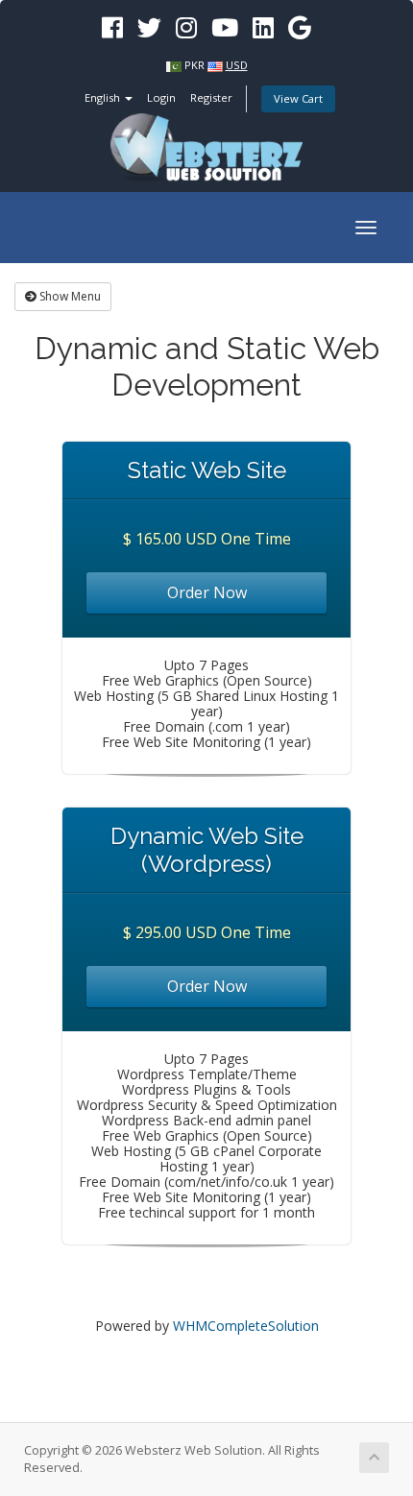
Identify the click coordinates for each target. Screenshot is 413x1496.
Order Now (207, 592)
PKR (194, 65)
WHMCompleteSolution (246, 1325)
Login (161, 97)
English (104, 97)
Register (211, 97)
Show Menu (68, 296)
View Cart (298, 98)
